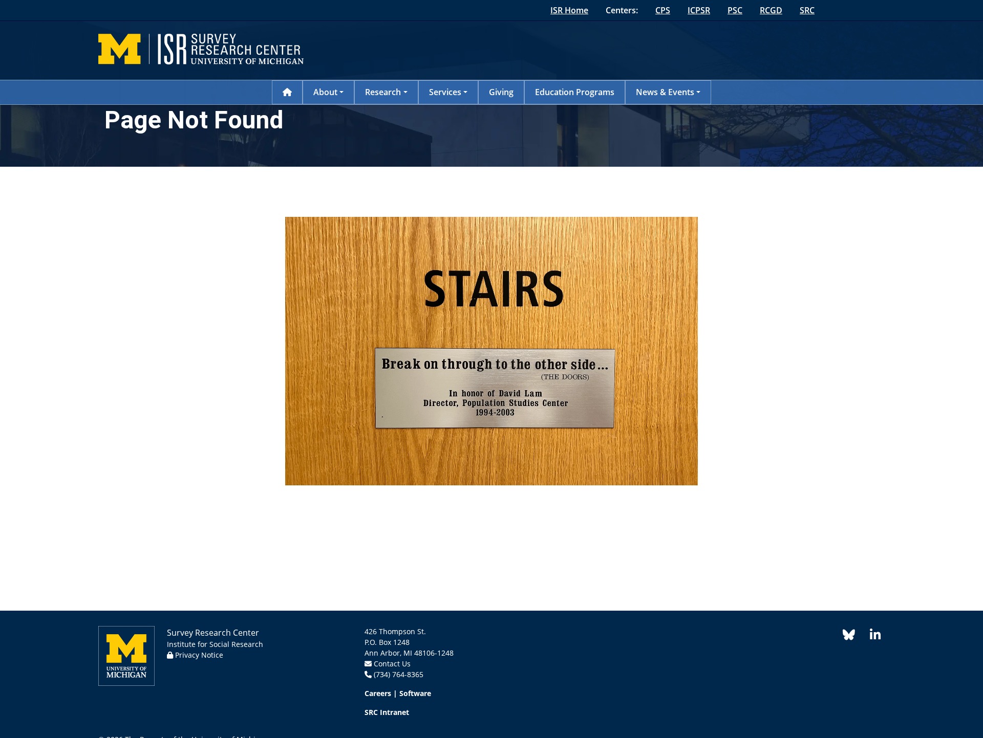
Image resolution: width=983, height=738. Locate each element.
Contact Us (392, 663)
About (325, 92)
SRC (807, 10)
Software (415, 693)
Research (383, 92)
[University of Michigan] (126, 655)
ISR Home (569, 10)
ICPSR (699, 10)
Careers (378, 693)
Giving (501, 92)
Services (445, 92)
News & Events (665, 92)
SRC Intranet (387, 712)
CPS (662, 10)
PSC (735, 10)
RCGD (771, 10)
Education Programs (574, 92)
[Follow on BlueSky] (849, 636)
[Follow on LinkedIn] (870, 636)
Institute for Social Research (215, 644)
